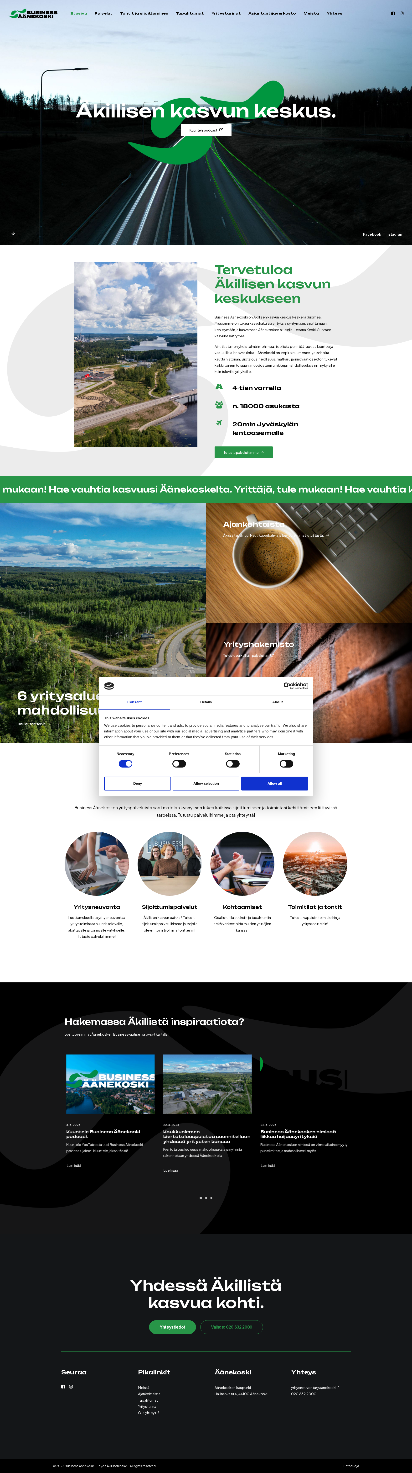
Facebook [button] (372, 234)
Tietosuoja (351, 1466)
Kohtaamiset (242, 907)
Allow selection (206, 783)
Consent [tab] (134, 702)
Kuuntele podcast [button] (203, 130)
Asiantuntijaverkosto (272, 13)
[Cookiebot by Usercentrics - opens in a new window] (287, 686)
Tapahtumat (190, 13)
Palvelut (104, 13)
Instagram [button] (394, 234)
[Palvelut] (97, 864)
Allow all (275, 783)
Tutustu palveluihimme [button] (240, 452)
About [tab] (277, 702)
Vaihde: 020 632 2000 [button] (231, 1327)
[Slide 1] (200, 1198)
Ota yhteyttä (149, 1412)
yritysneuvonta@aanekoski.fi (315, 1387)
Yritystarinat (226, 13)
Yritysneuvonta (97, 907)
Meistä (311, 13)
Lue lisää (72, 1166)
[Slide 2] (206, 1198)
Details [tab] (206, 702)
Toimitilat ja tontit (315, 907)
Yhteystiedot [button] (172, 1327)
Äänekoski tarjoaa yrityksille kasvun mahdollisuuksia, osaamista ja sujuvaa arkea (198, 1136)
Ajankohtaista (149, 1393)
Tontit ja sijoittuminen (144, 13)
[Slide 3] (211, 1198)
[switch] (179, 764)
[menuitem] (78, 13)
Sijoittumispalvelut (169, 907)
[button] (394, 13)
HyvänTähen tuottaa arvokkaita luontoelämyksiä (299, 1134)
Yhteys (334, 13)
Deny (137, 783)
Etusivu (79, 13)
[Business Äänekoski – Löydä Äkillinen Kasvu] (33, 13)
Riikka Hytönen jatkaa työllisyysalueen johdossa (98, 1134)
